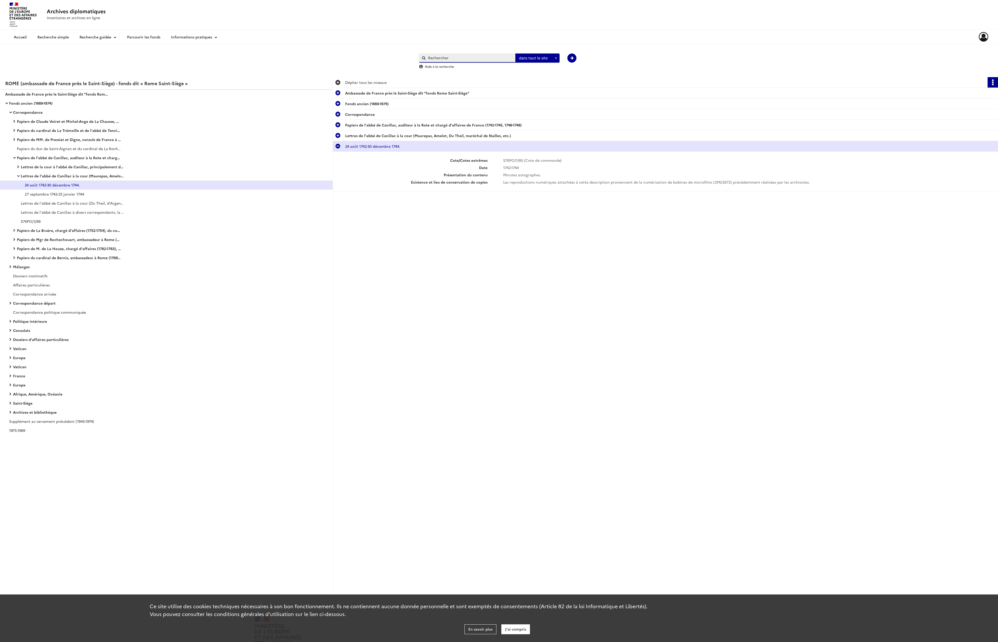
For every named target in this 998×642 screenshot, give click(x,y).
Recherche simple (53, 36)
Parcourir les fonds (143, 36)
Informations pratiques (191, 36)
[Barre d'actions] (993, 82)
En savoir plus (480, 629)
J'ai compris (515, 629)
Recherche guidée (95, 36)
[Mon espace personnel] (983, 37)
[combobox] (537, 58)
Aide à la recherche (439, 66)
